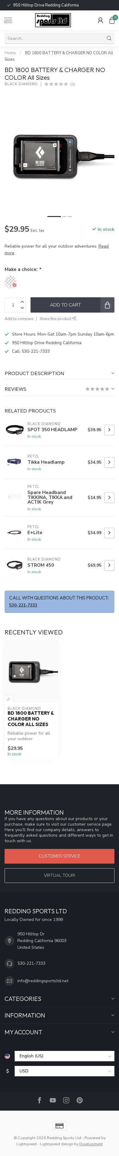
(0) (72, 84)
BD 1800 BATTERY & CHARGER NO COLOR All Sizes (31, 718)
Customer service (59, 856)
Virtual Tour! (59, 875)
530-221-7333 (36, 5)
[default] (8, 699)
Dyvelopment (91, 1143)
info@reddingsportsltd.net (42, 981)
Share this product (56, 318)
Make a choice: (23, 269)
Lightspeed (26, 1143)
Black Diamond (21, 84)
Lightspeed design (56, 1143)
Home (10, 53)
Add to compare (19, 318)
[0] (112, 20)
